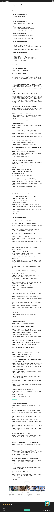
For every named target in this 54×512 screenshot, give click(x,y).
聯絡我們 (4, 510)
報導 (46, 1)
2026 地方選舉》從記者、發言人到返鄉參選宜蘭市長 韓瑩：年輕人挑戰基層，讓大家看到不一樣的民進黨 (31, 492)
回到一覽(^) (14, 118)
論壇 (50, 1)
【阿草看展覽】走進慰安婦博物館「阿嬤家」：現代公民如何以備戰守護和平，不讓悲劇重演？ (22, 492)
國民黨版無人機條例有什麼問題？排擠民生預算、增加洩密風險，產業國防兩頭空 (40, 492)
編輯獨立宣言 (4, 509)
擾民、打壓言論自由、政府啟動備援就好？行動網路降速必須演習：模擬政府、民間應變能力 (13, 492)
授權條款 (4, 508)
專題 (48, 1)
